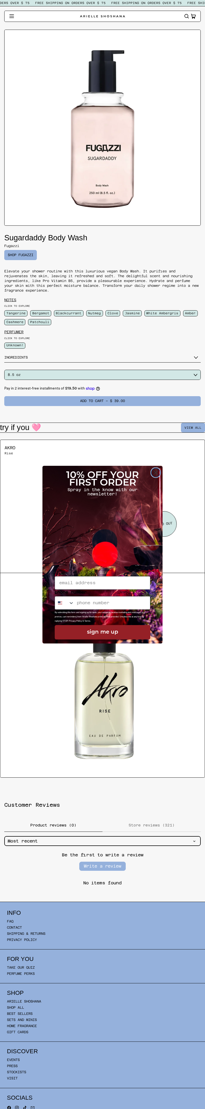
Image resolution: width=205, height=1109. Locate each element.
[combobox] (64, 603)
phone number (71, 592)
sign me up (102, 632)
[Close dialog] (155, 472)
